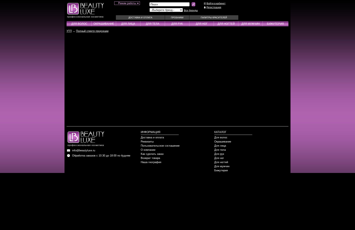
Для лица (128, 23)
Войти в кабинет (216, 3)
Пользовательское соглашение (160, 145)
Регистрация (213, 7)
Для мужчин (250, 23)
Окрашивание (103, 23)
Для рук (177, 23)
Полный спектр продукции (92, 31)
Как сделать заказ (152, 153)
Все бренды (191, 10)
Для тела (152, 23)
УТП (69, 31)
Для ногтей (226, 23)
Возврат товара (150, 158)
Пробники (177, 17)
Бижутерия (275, 23)
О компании (148, 149)
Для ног (201, 23)
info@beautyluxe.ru (83, 150)
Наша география (151, 162)
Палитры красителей (214, 17)
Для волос (79, 23)
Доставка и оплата (140, 17)
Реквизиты (147, 141)
